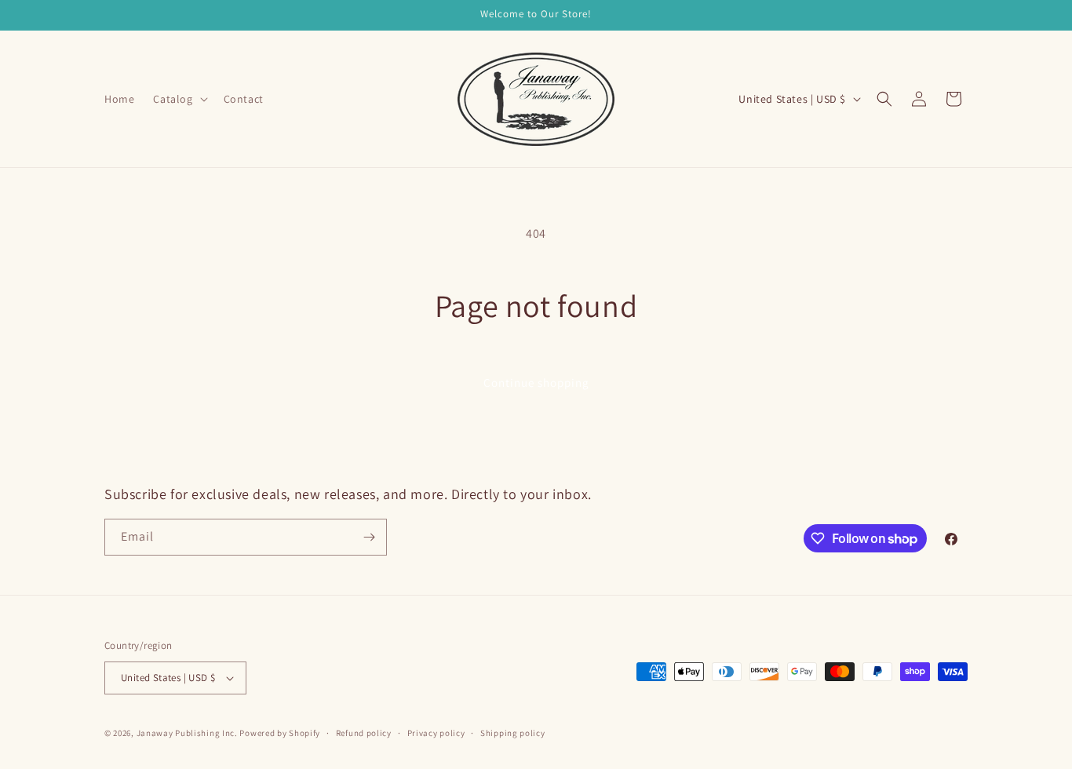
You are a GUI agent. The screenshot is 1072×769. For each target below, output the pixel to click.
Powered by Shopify (279, 732)
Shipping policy (512, 732)
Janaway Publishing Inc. (187, 732)
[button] (178, 98)
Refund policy (364, 732)
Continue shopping (536, 382)
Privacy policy (436, 732)
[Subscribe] (369, 537)
